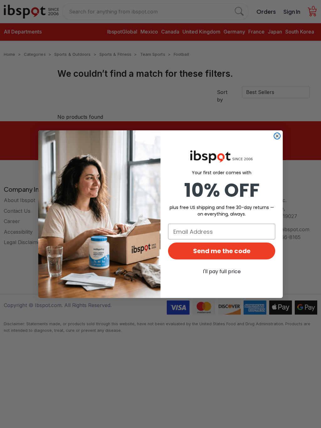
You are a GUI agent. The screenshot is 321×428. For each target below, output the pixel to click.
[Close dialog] (277, 136)
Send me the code (221, 251)
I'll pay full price (222, 271)
